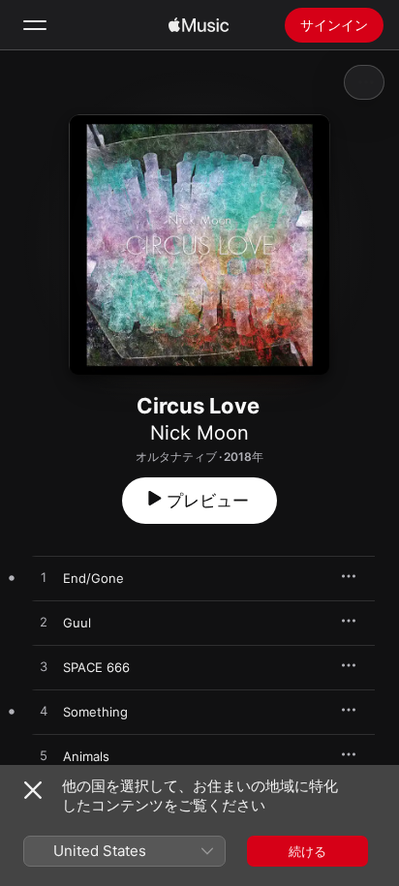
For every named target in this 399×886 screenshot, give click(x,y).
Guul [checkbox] (77, 622)
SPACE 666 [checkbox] (96, 667)
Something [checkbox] (95, 711)
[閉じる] (33, 790)
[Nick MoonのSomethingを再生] (43, 711)
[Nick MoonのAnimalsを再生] (43, 756)
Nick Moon (199, 432)
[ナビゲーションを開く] (35, 25)
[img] (199, 25)
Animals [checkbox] (86, 756)
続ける (307, 851)
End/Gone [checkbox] (93, 578)
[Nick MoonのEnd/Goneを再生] (43, 578)
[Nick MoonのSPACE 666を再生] (43, 667)
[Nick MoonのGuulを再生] (43, 622)
